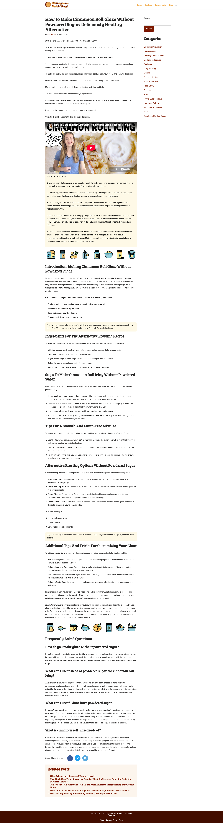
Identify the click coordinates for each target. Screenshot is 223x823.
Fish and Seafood (151, 77)
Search (147, 18)
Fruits (146, 94)
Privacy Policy (118, 820)
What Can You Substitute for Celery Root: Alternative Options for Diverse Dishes (90, 790)
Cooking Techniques (152, 60)
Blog (171, 5)
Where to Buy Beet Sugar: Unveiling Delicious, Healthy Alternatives (83, 793)
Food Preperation (151, 82)
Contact (109, 820)
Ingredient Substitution (153, 107)
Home (139, 5)
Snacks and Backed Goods (155, 116)
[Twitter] (77, 758)
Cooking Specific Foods (154, 56)
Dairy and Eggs (150, 69)
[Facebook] (70, 758)
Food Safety (149, 86)
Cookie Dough (150, 51)
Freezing (147, 90)
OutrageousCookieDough (114, 813)
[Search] (176, 5)
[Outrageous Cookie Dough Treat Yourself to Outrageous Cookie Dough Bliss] (57, 5)
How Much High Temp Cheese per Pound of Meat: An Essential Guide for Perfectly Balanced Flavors (90, 780)
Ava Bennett (51, 34)
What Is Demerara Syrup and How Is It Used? (72, 776)
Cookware (148, 64)
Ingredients (160, 5)
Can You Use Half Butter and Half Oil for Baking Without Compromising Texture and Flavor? (92, 785)
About (102, 820)
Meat (146, 112)
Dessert (147, 73)
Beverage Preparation (153, 47)
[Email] (85, 758)
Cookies (148, 5)
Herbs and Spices (151, 103)
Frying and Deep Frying (153, 99)
